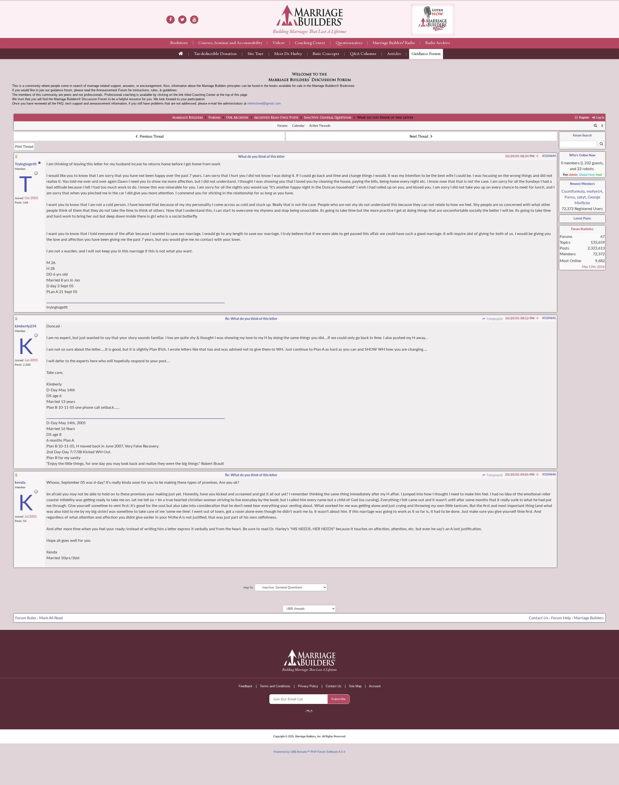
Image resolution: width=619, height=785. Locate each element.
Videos (278, 43)
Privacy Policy (308, 686)
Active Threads (319, 126)
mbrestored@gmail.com (264, 103)
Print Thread (24, 146)
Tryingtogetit (494, 319)
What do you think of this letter (261, 156)
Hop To (248, 587)
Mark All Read (51, 617)
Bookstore (179, 43)
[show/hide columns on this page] (602, 125)
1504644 (550, 156)
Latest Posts (582, 218)
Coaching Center (310, 43)
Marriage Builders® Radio (394, 43)
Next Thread (419, 136)
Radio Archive (437, 43)
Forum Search (582, 135)
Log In (600, 117)
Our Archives (237, 117)
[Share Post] (537, 156)
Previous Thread (151, 136)
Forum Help (561, 617)
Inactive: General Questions (327, 117)
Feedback (245, 686)
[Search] (596, 125)
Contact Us (538, 617)
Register (583, 117)
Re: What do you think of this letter (251, 319)
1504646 (550, 474)
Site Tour (255, 54)
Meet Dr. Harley (288, 54)
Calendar (298, 126)
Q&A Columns (363, 54)
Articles (394, 54)
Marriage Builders (187, 117)
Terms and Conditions (275, 686)
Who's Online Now (582, 155)
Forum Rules (25, 617)
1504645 (550, 318)
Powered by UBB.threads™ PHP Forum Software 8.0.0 (309, 752)
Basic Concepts (326, 54)
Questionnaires (349, 43)
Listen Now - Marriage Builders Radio (433, 19)
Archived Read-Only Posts (276, 117)
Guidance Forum (426, 54)
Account (375, 686)
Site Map (355, 686)
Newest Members (582, 184)
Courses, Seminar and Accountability (230, 43)
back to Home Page (309, 15)
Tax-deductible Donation (215, 54)
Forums (214, 117)
